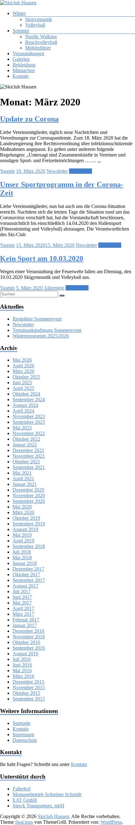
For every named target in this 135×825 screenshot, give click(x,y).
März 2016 (23, 676)
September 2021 (29, 467)
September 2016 (29, 648)
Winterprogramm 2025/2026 (41, 335)
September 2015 (29, 698)
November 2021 (29, 456)
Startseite (21, 723)
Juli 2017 (22, 591)
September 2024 (29, 399)
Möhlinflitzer (38, 48)
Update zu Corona (29, 119)
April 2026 (23, 365)
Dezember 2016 (28, 631)
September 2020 (29, 501)
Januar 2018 (25, 563)
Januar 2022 (25, 444)
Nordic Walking (41, 36)
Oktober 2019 (26, 518)
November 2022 (29, 433)
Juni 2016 (22, 665)
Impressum (23, 734)
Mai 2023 (22, 427)
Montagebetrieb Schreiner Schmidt (47, 794)
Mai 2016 (22, 670)
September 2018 (29, 546)
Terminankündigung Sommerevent (47, 330)
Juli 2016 (22, 659)
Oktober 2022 (26, 439)
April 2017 (23, 608)
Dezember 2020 (28, 489)
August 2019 (25, 529)
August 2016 (25, 653)
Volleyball (35, 25)
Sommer (21, 30)
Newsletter (57, 171)
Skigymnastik (38, 19)
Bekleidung (24, 64)
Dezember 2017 (28, 569)
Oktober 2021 (26, 461)
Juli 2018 (22, 552)
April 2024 (23, 410)
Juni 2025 (22, 382)
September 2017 (29, 580)
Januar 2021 (25, 484)
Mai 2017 (22, 602)
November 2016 (29, 636)
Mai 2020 (22, 506)
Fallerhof (21, 788)
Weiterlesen (80, 171)
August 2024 (25, 405)
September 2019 (29, 523)
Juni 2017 (22, 597)
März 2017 (23, 614)
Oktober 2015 (26, 693)
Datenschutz (25, 740)
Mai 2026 (22, 360)
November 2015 (29, 687)
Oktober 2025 (26, 377)
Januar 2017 (25, 625)
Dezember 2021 (28, 450)
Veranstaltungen (28, 53)
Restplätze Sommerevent (37, 319)
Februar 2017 (26, 619)
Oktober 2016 (26, 642)
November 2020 (29, 495)
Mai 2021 (22, 473)
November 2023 (29, 416)
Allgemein (54, 287)
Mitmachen (24, 70)
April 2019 (23, 540)
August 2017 (25, 585)
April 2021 (23, 478)
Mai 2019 (22, 535)
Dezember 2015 (28, 681)
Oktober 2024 (26, 394)
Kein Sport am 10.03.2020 (41, 258)
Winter (19, 13)
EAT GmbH (25, 800)
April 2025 (23, 388)
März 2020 (23, 512)
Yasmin (7, 171)
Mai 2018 (22, 557)
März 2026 (23, 371)
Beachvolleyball (41, 42)
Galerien (21, 59)
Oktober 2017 (26, 574)
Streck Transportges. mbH (38, 805)
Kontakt (21, 76)
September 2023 (29, 422)
